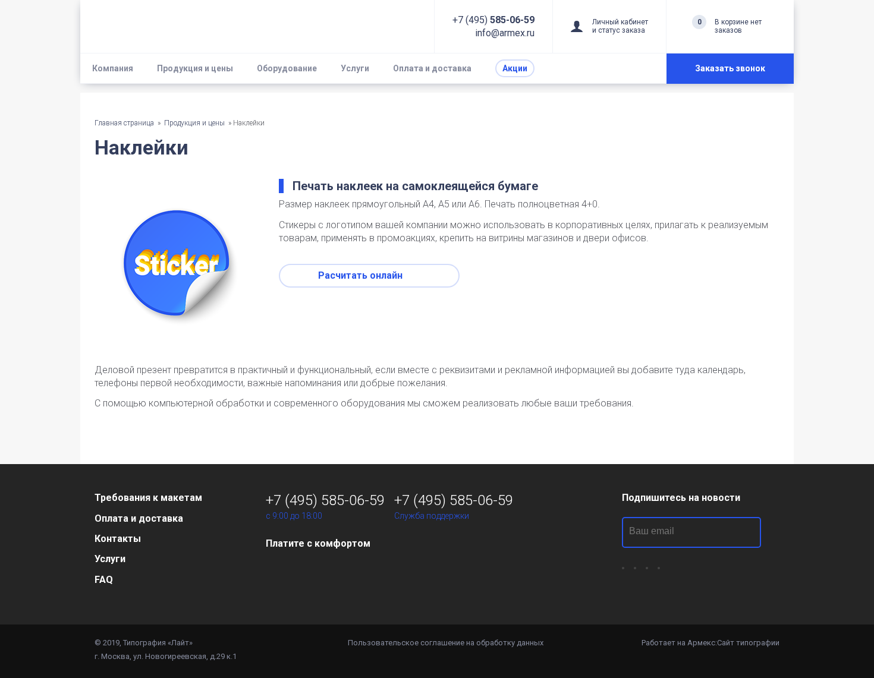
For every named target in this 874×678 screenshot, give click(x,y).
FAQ (104, 579)
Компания (112, 68)
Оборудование (287, 68)
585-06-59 (493, 20)
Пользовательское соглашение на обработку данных (445, 642)
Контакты (118, 538)
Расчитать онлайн (361, 275)
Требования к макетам (148, 497)
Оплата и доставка (432, 68)
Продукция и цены (195, 68)
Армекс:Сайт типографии (733, 642)
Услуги (355, 68)
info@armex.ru (505, 33)
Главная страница (125, 123)
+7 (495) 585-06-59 (325, 500)
